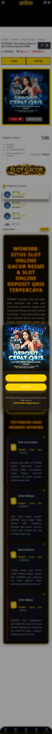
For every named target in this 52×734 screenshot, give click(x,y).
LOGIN (26, 378)
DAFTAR (26, 387)
